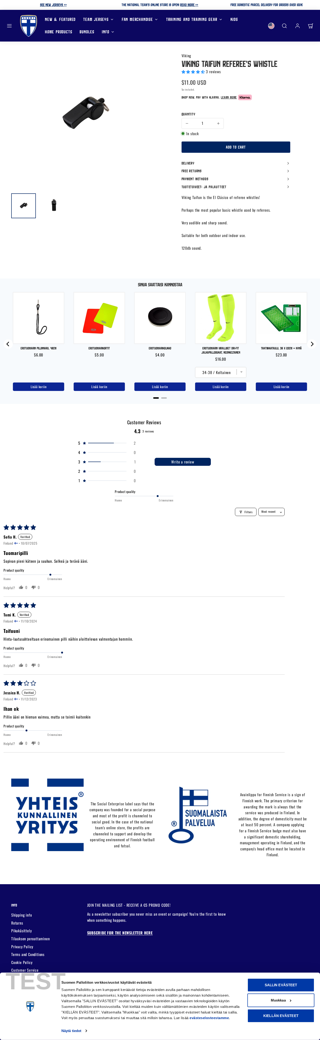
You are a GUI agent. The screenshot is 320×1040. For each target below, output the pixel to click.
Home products (58, 31)
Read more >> (189, 4)
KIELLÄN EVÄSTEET (280, 1016)
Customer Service (25, 970)
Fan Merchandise (137, 19)
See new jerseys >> (53, 4)
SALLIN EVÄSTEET (281, 985)
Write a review (182, 462)
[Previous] (8, 344)
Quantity (188, 114)
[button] (9, 25)
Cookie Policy (21, 962)
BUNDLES (87, 31)
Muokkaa (278, 1000)
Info (105, 31)
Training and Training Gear (191, 19)
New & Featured (60, 19)
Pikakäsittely (21, 930)
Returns (17, 923)
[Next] (311, 344)
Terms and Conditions (28, 954)
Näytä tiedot (71, 1031)
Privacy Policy (22, 946)
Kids (234, 19)
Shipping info (21, 915)
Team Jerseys (96, 19)
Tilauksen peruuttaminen (30, 938)
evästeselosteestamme (209, 1018)
